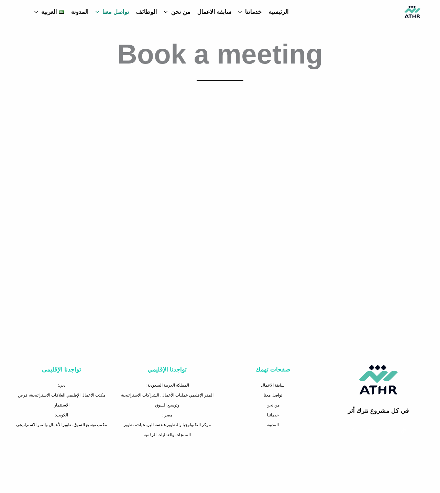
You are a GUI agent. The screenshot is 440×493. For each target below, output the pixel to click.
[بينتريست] (354, 431)
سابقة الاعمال (214, 12)
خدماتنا (253, 12)
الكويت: (61, 415)
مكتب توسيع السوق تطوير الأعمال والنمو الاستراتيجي (61, 424)
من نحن (180, 12)
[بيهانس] (370, 431)
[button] (241, 12)
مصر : (167, 415)
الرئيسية (279, 12)
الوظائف (146, 12)
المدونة (80, 12)
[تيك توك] (403, 431)
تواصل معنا (115, 12)
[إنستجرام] (387, 431)
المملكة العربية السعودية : (167, 385)
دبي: (61, 385)
